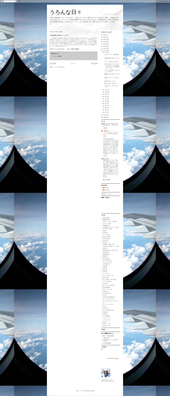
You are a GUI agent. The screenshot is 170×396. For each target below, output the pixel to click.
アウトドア (106, 223)
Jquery (104, 291)
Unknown (107, 190)
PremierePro (106, 293)
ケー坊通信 (106, 316)
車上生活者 (106, 260)
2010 (104, 50)
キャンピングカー (107, 275)
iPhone (104, 258)
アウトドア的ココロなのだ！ (111, 61)
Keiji (104, 242)
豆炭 (104, 322)
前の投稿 (94, 63)
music (104, 240)
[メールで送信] (71, 49)
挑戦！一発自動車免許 (108, 336)
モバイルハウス (107, 304)
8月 (106, 96)
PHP (104, 271)
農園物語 (105, 219)
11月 (106, 89)
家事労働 (105, 254)
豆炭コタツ (106, 325)
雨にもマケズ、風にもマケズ (110, 124)
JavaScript (105, 264)
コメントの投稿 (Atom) (58, 67)
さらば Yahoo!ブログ (108, 140)
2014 (104, 41)
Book (104, 269)
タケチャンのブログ (108, 139)
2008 (104, 117)
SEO (104, 314)
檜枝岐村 (105, 225)
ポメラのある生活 (107, 310)
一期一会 (105, 130)
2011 (104, 48)
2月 (106, 110)
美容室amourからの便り (109, 250)
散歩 (104, 248)
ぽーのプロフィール (106, 379)
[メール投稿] (68, 49)
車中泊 (104, 217)
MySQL (105, 277)
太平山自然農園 (107, 343)
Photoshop (105, 236)
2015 (104, 39)
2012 (104, 46)
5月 (106, 103)
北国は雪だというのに (110, 81)
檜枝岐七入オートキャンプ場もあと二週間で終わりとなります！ (110, 162)
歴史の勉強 (106, 287)
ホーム (73, 63)
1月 (106, 112)
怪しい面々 (106, 158)
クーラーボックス (107, 299)
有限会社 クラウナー (107, 194)
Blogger (92, 390)
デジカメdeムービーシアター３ (111, 301)
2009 (104, 115)
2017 (104, 35)
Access (105, 308)
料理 (104, 232)
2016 (104, 37)
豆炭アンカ (106, 324)
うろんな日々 (66, 12)
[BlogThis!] (73, 49)
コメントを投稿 (57, 56)
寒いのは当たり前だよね (110, 83)
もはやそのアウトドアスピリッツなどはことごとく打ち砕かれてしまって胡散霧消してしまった (111, 66)
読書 (104, 267)
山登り (104, 283)
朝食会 (104, 312)
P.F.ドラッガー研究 (108, 285)
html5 (104, 265)
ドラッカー (106, 320)
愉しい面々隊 (106, 179)
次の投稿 (53, 63)
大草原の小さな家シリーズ (110, 246)
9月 (106, 94)
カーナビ (105, 273)
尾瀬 (104, 256)
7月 (106, 98)
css (104, 295)
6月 (106, 101)
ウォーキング (106, 262)
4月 (106, 105)
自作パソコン (106, 289)
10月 (106, 92)
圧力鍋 (104, 252)
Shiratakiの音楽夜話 (108, 297)
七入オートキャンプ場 (108, 221)
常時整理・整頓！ (107, 244)
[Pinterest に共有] (78, 49)
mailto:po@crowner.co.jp (107, 381)
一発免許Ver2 (106, 337)
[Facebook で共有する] (76, 49)
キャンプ (105, 234)
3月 (106, 107)
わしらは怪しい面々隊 (108, 279)
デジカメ (105, 318)
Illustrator (105, 238)
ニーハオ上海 (106, 281)
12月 (106, 52)
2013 (104, 44)
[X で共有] (75, 49)
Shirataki (107, 187)
